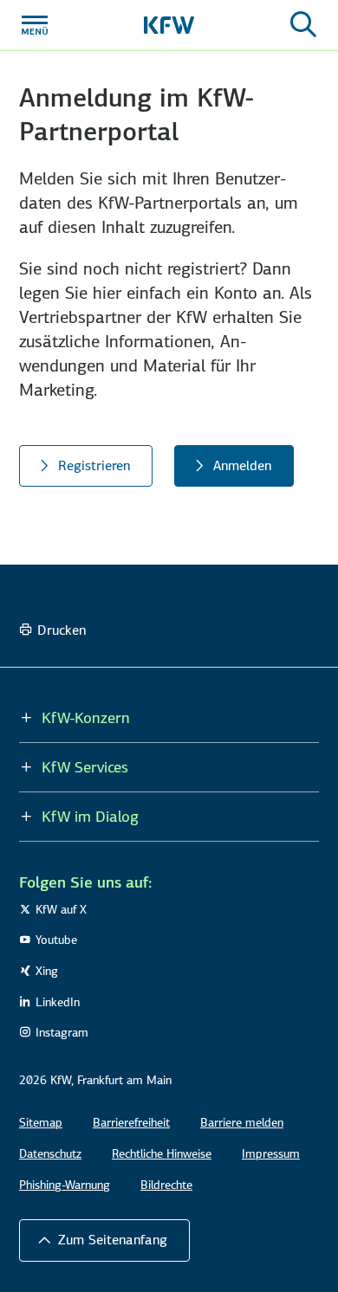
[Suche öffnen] (303, 25)
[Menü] (34, 25)
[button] (104, 1240)
